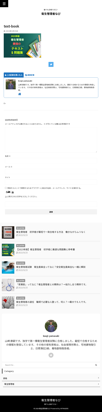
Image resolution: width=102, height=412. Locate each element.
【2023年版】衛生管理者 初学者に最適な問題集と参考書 (45, 249)
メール (8, 166)
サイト (7, 177)
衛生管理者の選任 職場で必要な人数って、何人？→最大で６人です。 (51, 301)
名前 (8, 156)
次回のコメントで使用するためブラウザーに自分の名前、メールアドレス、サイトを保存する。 (44, 188)
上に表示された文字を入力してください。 (21, 196)
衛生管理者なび (51, 14)
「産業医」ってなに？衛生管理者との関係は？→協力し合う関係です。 (51, 284)
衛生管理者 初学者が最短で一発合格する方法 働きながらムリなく (51, 231)
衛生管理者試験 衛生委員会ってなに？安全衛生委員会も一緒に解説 (52, 266)
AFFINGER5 (64, 408)
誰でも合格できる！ (51, 404)
